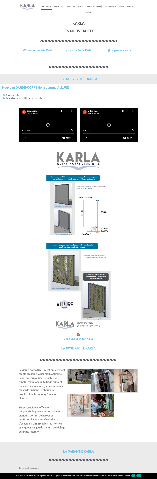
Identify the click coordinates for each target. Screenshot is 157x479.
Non (138, 476)
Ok (133, 476)
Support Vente (108, 6)
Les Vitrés (71, 6)
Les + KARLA (46, 6)
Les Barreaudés (59, 6)
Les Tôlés (80, 6)
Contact (88, 13)
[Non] (154, 476)
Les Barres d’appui (93, 6)
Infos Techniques (124, 6)
